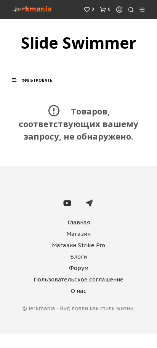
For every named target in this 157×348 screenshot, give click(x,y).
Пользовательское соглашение (78, 279)
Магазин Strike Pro (78, 245)
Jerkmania (42, 309)
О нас (79, 290)
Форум (78, 268)
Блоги (78, 256)
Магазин (78, 233)
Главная (78, 222)
